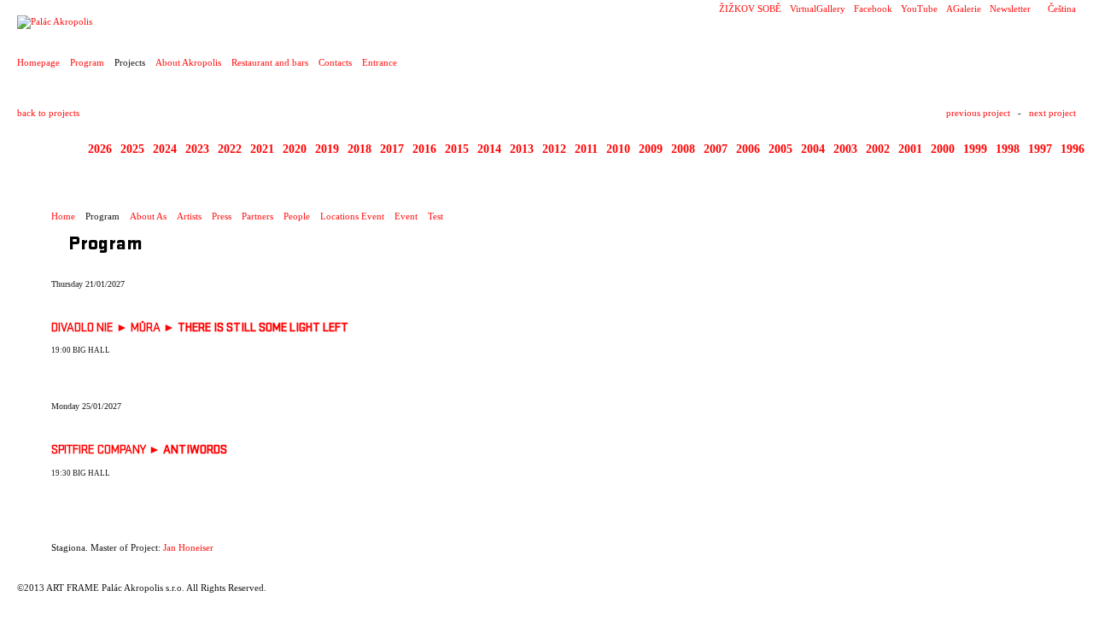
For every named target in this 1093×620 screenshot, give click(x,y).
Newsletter (1010, 8)
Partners (257, 216)
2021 (262, 149)
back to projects (48, 113)
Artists (189, 216)
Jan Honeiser (188, 547)
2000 (943, 149)
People (296, 216)
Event (406, 216)
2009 (651, 149)
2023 (197, 149)
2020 (295, 149)
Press (221, 216)
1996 (1072, 149)
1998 (1008, 149)
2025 (132, 149)
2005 (780, 149)
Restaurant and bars (269, 62)
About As (148, 216)
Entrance (379, 62)
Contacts (335, 62)
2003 (845, 149)
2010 (618, 149)
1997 (1040, 149)
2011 (586, 149)
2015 (457, 149)
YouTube (919, 8)
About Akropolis (188, 62)
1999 (975, 149)
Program (87, 62)
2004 (813, 149)
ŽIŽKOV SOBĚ (750, 8)
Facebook (873, 8)
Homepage (38, 62)
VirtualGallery (817, 8)
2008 (683, 149)
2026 (100, 149)
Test (435, 216)
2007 (716, 149)
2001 (910, 149)
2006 (748, 149)
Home (63, 216)
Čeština (1062, 8)
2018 (359, 149)
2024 (165, 149)
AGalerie (963, 8)
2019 (327, 149)
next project (1052, 113)
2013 (522, 149)
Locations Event (352, 216)
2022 (230, 149)
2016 (424, 149)
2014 (489, 149)
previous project (978, 113)
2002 (878, 149)
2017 (392, 149)
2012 (554, 149)
